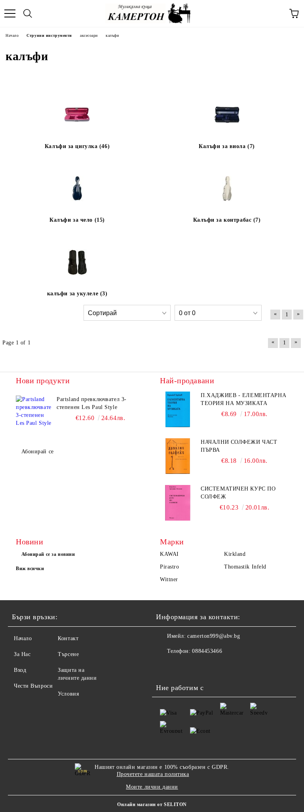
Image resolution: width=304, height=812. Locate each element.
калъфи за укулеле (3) (77, 294)
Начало (23, 638)
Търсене (68, 654)
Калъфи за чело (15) (77, 220)
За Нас (22, 654)
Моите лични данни (152, 787)
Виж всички (30, 568)
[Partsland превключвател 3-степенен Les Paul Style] (33, 413)
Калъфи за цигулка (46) (77, 146)
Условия (68, 694)
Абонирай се (37, 451)
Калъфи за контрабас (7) (227, 220)
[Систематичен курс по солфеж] (178, 503)
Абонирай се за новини (48, 554)
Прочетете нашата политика (153, 774)
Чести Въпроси (33, 686)
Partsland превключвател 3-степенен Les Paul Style (92, 403)
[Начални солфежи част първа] (178, 456)
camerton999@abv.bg (213, 636)
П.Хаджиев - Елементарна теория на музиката (243, 399)
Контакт (68, 638)
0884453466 (207, 651)
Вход (20, 670)
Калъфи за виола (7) (227, 146)
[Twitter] (183, 667)
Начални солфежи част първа (239, 446)
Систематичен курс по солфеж (238, 493)
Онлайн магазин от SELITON (152, 804)
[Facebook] (166, 667)
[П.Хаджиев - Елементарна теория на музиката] (178, 409)
